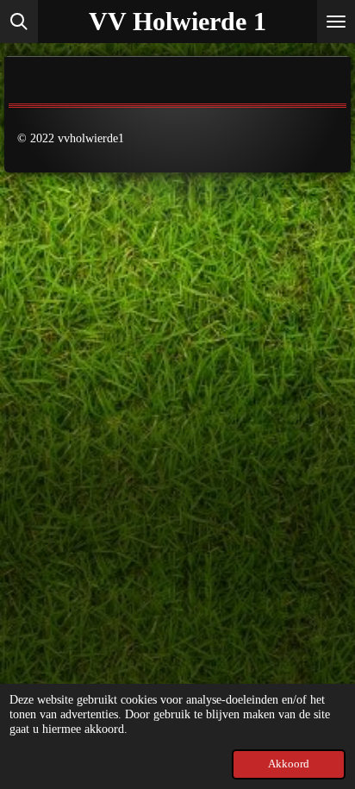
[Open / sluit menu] (336, 21)
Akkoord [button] (288, 764)
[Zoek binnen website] (19, 21)
